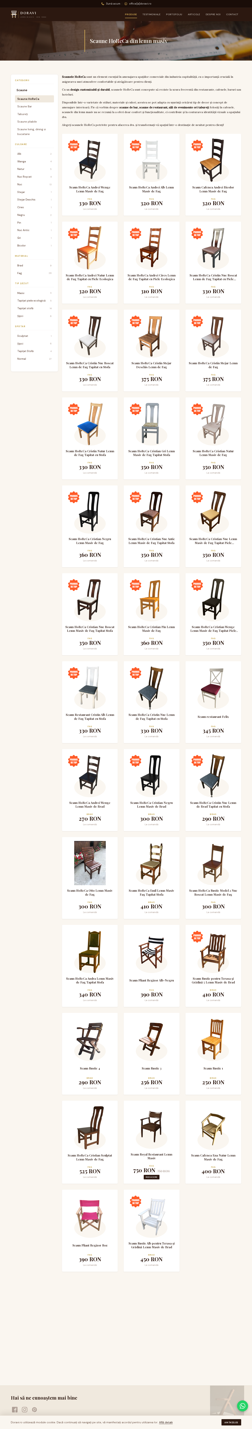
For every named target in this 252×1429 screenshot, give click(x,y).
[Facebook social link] (15, 1410)
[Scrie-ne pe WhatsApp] (242, 1405)
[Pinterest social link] (34, 1410)
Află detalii (166, 1422)
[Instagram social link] (25, 1410)
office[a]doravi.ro (140, 3)
